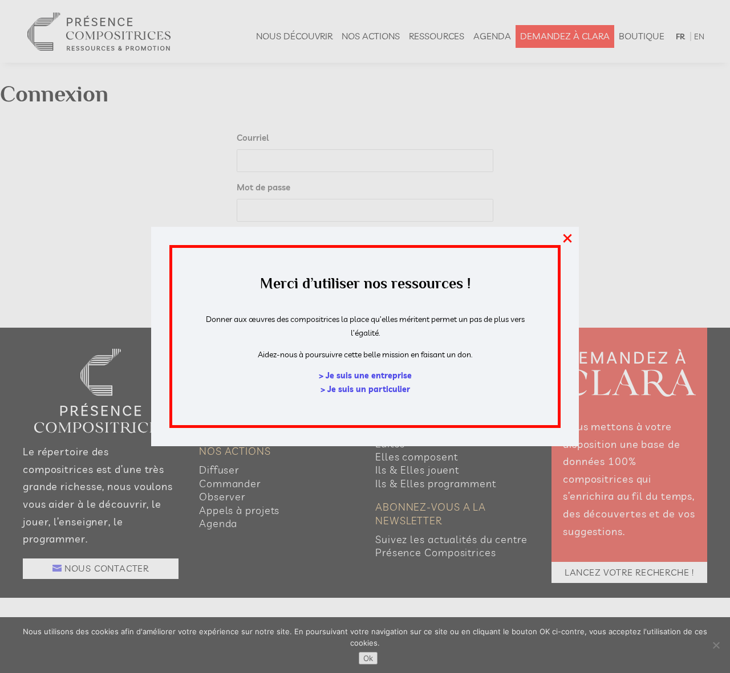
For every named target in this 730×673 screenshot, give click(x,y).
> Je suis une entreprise (365, 375)
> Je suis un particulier (365, 389)
